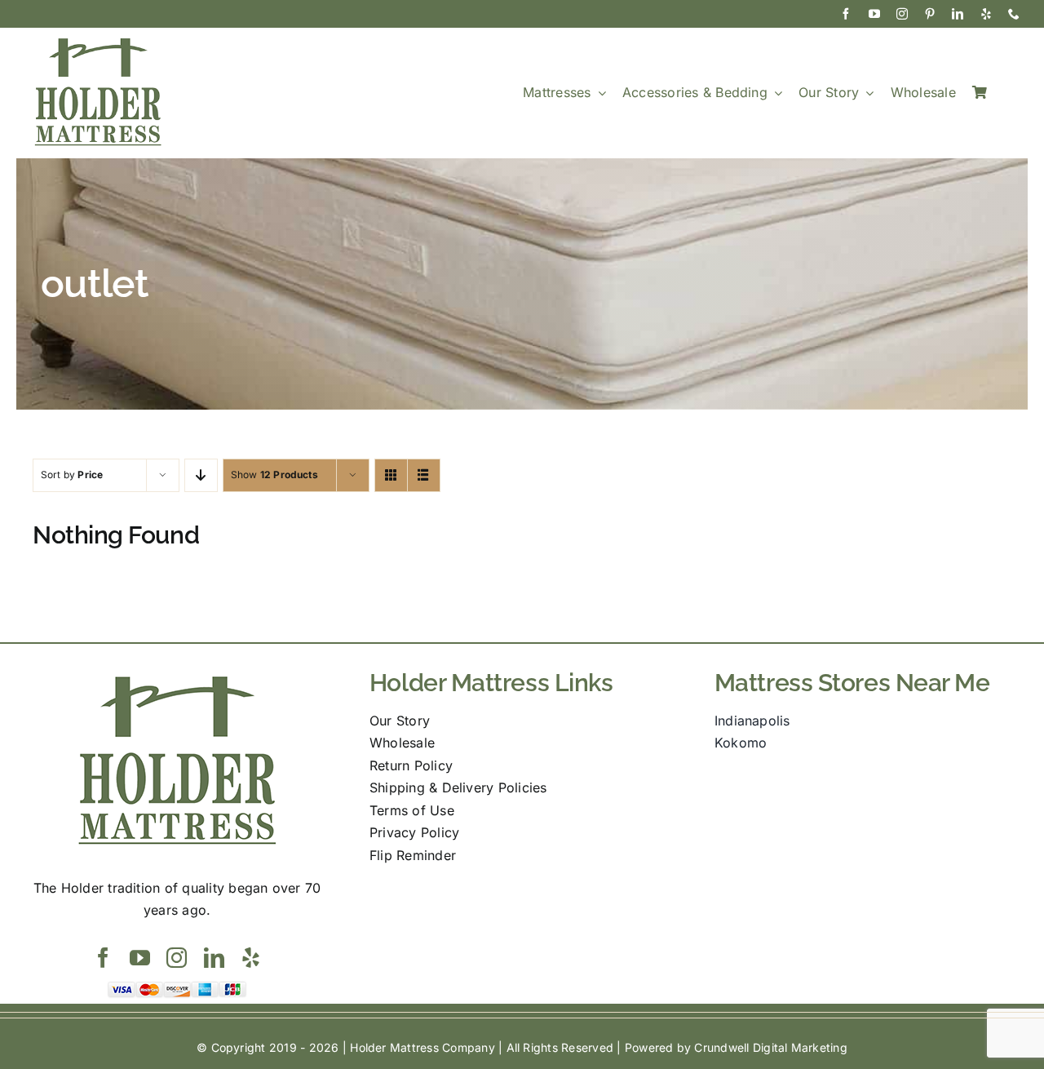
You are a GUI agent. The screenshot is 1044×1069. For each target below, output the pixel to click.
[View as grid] (391, 475)
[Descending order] (201, 475)
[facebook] (846, 14)
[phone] (1014, 14)
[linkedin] (957, 14)
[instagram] (902, 14)
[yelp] (986, 14)
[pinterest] (930, 14)
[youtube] (874, 14)
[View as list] (424, 475)
